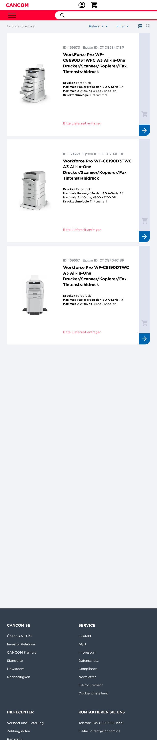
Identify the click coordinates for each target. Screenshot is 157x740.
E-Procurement (90, 685)
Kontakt (84, 636)
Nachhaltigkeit (18, 677)
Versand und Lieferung (25, 723)
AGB (82, 644)
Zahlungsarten (18, 731)
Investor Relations (21, 644)
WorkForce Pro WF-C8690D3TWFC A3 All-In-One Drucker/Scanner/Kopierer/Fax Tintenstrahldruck (95, 63)
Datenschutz (88, 660)
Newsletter (87, 677)
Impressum (87, 652)
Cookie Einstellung (93, 693)
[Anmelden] (81, 5)
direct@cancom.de (105, 731)
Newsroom (15, 669)
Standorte (15, 660)
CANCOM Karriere (21, 652)
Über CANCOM (19, 636)
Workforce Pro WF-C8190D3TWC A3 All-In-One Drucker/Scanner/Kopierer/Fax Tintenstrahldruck (97, 169)
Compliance (88, 669)
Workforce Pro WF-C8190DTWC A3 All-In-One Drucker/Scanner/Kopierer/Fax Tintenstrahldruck (96, 276)
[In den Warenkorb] (144, 114)
